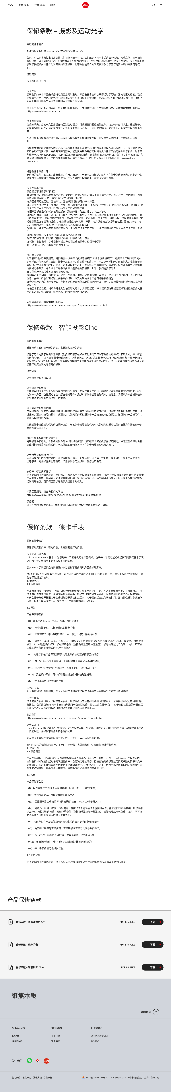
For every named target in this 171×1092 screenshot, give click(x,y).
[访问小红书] (46, 1061)
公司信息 (39, 5)
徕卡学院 (55, 1041)
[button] (153, 922)
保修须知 (48, 1077)
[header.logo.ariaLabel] (85, 5)
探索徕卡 (23, 5)
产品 (10, 5)
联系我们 (16, 1035)
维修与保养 (17, 1041)
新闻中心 (95, 1041)
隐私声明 (26, 1077)
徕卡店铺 (55, 1035)
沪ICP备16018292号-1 (96, 1077)
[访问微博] (38, 1061)
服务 (53, 5)
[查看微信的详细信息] (29, 1060)
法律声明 (37, 1077)
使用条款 (16, 1077)
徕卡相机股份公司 (99, 1035)
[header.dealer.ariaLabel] (153, 5)
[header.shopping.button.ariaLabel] (161, 5)
